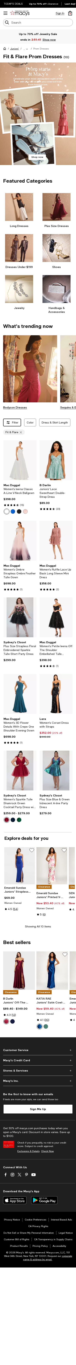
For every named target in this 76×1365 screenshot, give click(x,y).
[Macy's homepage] (5, 49)
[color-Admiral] (13, 820)
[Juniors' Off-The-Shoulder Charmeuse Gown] (19, 970)
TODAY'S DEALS (13, 4)
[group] (38, 113)
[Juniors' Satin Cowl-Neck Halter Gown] (52, 970)
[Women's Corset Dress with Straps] (56, 694)
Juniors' (14, 48)
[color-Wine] (6, 1021)
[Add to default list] (31, 850)
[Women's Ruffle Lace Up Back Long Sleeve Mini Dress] (56, 541)
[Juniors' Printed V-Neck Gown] (51, 865)
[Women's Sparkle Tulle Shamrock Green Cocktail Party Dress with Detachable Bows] (20, 770)
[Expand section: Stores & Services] (38, 1071)
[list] (38, 117)
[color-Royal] (13, 511)
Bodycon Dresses (15, 407)
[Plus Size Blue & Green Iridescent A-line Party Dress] (56, 770)
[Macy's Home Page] (19, 13)
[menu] (5, 13)
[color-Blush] (25, 511)
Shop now (49, 39)
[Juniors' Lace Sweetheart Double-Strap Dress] (56, 460)
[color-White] (6, 511)
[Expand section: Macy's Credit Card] (38, 1060)
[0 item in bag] (70, 13)
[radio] (7, 511)
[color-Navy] (12, 1021)
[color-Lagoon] (39, 1026)
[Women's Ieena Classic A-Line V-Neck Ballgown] (20, 460)
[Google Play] (44, 1200)
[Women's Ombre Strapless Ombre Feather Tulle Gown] (20, 541)
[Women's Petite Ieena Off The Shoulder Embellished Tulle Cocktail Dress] (56, 617)
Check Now (47, 1151)
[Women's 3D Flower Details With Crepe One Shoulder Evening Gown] (20, 694)
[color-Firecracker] (6, 820)
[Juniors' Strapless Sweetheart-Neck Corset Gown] (19, 865)
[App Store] (15, 1200)
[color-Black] (19, 511)
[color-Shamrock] (19, 820)
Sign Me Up (38, 1109)
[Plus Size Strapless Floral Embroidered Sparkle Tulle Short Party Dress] (20, 617)
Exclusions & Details (28, 1151)
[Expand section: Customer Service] (38, 1050)
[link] (20, 499)
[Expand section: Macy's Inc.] (38, 1081)
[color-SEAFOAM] (45, 1026)
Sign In (60, 13)
